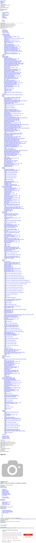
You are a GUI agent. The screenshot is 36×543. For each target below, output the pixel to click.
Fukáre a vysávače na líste (6, 356)
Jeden (17, 188)
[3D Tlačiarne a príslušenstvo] (9, 61)
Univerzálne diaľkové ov (14, 53)
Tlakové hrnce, (13, 236)
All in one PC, (6, 67)
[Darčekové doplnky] (7, 225)
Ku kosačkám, (6, 349)
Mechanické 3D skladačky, (8, 151)
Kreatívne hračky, (7, 202)
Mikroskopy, (12, 128)
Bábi (18, 115)
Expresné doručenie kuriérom (6, 510)
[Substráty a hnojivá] (7, 215)
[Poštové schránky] (7, 340)
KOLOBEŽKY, (6, 183)
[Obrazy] (5, 405)
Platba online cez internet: (6, 504)
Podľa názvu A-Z (7, 483)
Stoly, (10, 380)
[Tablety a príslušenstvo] (8, 64)
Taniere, (8, 154)
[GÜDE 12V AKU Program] (8, 271)
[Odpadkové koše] (7, 249)
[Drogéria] (6, 413)
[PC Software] (6, 85)
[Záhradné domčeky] (7, 341)
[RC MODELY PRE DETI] (8, 136)
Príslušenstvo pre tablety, (13, 65)
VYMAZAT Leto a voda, (16, 163)
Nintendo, (5, 75)
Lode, (14, 137)
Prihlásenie (2, 9)
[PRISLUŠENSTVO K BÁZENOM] (10, 100)
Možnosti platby (2, 499)
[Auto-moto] (6, 372)
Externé (16, 48)
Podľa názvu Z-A (12, 483)
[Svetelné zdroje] (7, 417)
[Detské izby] (6, 384)
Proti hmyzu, (13, 414)
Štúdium (15, 58)
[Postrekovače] (6, 336)
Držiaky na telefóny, (14, 373)
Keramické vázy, (11, 231)
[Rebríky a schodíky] (7, 343)
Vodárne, (14, 315)
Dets (17, 120)
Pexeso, (5, 144)
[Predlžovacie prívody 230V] (8, 418)
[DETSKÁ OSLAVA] (7, 153)
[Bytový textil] (6, 401)
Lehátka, (8, 380)
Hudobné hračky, (12, 202)
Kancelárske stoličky (14, 385)
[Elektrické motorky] (7, 174)
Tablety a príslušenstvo (15, 94)
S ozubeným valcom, (10, 351)
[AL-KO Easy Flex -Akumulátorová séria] (10, 280)
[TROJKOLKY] (7, 131)
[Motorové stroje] (7, 364)
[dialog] (18, 536)
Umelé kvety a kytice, (7, 217)
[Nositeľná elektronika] (7, 69)
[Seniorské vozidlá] (7, 177)
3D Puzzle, (10, 123)
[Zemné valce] (6, 300)
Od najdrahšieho (24, 483)
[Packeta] (2, 514)
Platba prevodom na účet (6, 503)
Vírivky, (10, 163)
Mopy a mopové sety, (9, 248)
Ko (17, 383)
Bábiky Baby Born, (7, 115)
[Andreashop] (2, 2)
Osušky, (11, 402)
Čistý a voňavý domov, (7, 414)
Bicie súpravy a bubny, (12, 142)
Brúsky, (11, 361)
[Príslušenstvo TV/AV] (7, 52)
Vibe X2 (3, 21)
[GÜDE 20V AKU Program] (8, 275)
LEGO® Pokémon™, (7, 113)
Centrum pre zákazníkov (6, 497)
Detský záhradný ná (15, 111)
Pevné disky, (11, 72)
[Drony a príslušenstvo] (8, 78)
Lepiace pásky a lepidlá (13, 366)
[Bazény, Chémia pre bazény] (8, 299)
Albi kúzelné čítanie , (10, 144)
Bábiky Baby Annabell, (13, 115)
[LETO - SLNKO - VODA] (8, 97)
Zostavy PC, (10, 67)
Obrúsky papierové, (7, 226)
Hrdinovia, (6, 127)
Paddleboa (16, 98)
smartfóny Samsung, (7, 60)
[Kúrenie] (5, 369)
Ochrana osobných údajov (6, 493)
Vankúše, (5, 402)
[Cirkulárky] (6, 302)
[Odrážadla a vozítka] (7, 184)
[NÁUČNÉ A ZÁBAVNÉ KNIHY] (9, 143)
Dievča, (5, 204)
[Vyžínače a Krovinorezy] (8, 263)
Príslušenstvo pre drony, (10, 161)
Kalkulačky (21, 94)
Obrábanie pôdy (14, 334)
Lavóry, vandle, (15, 241)
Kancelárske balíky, (13, 86)
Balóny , (13, 154)
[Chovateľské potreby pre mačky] (9, 208)
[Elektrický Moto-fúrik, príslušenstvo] (10, 309)
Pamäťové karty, (8, 48)
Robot (17, 262)
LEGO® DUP (18, 113)
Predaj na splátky (4, 502)
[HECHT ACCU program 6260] (9, 292)
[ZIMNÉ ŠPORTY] (7, 155)
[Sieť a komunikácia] (7, 83)
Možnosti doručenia (3, 507)
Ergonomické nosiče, (13, 200)
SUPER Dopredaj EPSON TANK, (9, 63)
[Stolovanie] (6, 234)
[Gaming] (5, 68)
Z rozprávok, (10, 127)
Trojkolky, (11, 185)
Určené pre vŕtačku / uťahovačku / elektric (10, 371)
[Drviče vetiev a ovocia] (8, 350)
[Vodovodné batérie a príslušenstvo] (9, 430)
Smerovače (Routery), (7, 84)
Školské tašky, (9, 152)
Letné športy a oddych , (7, 103)
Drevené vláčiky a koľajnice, (8, 140)
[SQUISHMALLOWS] (8, 145)
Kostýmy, (5, 135)
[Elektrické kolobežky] (7, 172)
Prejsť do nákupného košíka (4, 7)
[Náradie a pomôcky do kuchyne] (9, 239)
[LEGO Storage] (7, 148)
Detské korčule (15, 185)
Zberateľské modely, (7, 166)
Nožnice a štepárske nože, (8, 334)
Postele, (5, 385)
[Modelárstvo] (6, 165)
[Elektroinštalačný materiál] (8, 425)
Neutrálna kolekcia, (10, 204)
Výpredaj (3, 13)
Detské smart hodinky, (7, 70)
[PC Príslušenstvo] (7, 80)
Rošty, (8, 387)
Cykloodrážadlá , (6, 185)
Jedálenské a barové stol (13, 390)
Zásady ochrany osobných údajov (12, 536)
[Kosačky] (6, 261)
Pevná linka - (15, 36)
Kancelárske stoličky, (7, 395)
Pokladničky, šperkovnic (13, 224)
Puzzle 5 (17, 123)
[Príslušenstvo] (6, 348)
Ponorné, (11, 315)
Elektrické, (14, 262)
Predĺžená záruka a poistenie (6, 494)
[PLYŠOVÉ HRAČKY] (8, 129)
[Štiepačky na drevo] (7, 304)
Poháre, (11, 154)
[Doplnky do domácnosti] (8, 256)
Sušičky (3, 55)
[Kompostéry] (6, 312)
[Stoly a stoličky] (7, 389)
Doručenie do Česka (5, 512)
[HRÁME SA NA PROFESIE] (9, 133)
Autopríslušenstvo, (7, 366)
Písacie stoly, (9, 385)
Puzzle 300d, (14, 123)
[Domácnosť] (6, 158)
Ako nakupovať (4, 495)
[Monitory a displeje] (7, 81)
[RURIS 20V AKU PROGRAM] (9, 276)
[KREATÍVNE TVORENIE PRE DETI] (10, 124)
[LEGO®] (6, 112)
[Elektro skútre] (6, 179)
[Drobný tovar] (6, 365)
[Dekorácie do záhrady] (8, 326)
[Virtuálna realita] (7, 76)
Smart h (17, 70)
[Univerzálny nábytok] (7, 398)
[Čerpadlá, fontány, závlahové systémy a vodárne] (11, 314)
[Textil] (5, 203)
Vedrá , (5, 248)
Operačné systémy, (7, 86)
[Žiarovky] (6, 415)
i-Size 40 (16, 197)
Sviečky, (5, 229)
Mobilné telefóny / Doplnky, (8, 36)
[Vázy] (5, 230)
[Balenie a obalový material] (8, 254)
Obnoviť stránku (3, 522)
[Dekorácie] (6, 223)
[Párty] (5, 237)
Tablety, (5, 65)
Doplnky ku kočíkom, (7, 195)
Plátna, (9, 74)
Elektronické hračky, (7, 128)
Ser (17, 380)
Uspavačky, (6, 139)
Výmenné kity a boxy (16, 72)
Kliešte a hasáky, (9, 363)
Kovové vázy (16, 231)
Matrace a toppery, (11, 387)
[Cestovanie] (6, 199)
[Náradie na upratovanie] (8, 247)
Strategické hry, (6, 120)
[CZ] (2, 515)
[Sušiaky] (5, 244)
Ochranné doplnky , (7, 257)
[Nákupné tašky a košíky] (8, 251)
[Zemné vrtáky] (6, 319)
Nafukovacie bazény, (7, 99)
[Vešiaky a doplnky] (7, 396)
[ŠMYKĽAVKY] (7, 105)
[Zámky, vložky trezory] (8, 427)
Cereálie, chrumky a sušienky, (8, 190)
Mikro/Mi (17, 41)
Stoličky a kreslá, (14, 380)
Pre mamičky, (6, 192)
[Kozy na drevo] (6, 307)
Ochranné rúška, (6, 368)
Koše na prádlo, (6, 241)
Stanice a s (14, 77)
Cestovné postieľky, (7, 200)
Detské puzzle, (6, 123)
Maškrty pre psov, (13, 207)
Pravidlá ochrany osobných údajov (24, 518)
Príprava (17, 46)
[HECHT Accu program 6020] (9, 285)
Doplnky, (8, 135)
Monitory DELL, (17, 82)
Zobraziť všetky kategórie (4, 481)
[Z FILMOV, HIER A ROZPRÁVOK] (10, 117)
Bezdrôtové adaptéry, (14, 84)
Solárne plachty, (6, 101)
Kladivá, (5, 363)
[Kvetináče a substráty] (7, 213)
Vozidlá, (8, 163)
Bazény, (5, 98)
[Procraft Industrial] (7, 297)
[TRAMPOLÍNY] (7, 107)
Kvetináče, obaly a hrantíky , (8, 214)
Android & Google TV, (7, 38)
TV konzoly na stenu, (7, 53)
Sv (18, 154)
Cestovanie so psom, (7, 207)
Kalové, (17, 315)
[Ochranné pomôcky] (7, 367)
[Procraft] (5, 295)
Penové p (16, 202)
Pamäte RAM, (6, 72)
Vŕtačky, (13, 361)
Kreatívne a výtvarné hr (13, 125)
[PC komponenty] (7, 71)
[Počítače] (6, 66)
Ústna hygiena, (6, 159)
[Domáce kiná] (6, 42)
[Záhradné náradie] (7, 333)
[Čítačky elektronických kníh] (8, 92)
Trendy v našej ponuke (5, 14)
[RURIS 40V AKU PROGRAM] (9, 278)
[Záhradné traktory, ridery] (8, 328)
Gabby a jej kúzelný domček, (8, 118)
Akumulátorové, (6, 262)
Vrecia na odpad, (6, 250)
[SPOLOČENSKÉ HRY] (8, 119)
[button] (12, 541)
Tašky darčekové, (13, 226)
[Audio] (5, 40)
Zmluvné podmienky (5, 519)
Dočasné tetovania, (7, 125)
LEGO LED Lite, (11, 149)
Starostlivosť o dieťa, (7, 164)
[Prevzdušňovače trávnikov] (8, 268)
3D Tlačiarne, (6, 62)
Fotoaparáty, (6, 50)
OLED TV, (13, 38)
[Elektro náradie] (7, 360)
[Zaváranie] (6, 242)
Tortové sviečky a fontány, (8, 238)
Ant (16, 86)
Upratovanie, (6, 193)
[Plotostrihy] (6, 264)
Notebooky (4, 94)
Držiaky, (11, 74)
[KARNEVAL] (6, 134)
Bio (16, 190)
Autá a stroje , (6, 137)
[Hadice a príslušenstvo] (8, 338)
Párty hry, (14, 120)
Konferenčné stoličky (14, 395)
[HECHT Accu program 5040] (9, 287)
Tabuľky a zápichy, (7, 224)
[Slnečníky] (6, 408)
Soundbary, (13, 41)
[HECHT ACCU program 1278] (9, 288)
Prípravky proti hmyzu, (11, 193)
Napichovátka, (14, 238)
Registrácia (2, 1)
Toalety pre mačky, (7, 209)
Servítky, (5, 154)
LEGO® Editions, (13, 113)
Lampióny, (16, 154)
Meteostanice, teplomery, (8, 46)
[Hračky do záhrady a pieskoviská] (9, 352)
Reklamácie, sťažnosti (5, 491)
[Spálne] (5, 386)
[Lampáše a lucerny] (7, 222)
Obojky (17, 207)
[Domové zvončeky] (7, 422)
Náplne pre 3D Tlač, (11, 62)
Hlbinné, (9, 315)
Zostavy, (5, 380)
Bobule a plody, (15, 217)
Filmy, (5, 48)
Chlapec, (14, 204)
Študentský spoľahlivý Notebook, (9, 58)
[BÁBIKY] (6, 114)
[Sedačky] (6, 391)
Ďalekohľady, (13, 50)
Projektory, (6, 74)
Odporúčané (2, 483)
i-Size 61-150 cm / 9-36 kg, (11, 197)
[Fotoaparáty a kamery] (7, 49)
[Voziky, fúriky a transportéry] (9, 329)
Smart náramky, (13, 70)
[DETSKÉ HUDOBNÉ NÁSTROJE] (10, 141)
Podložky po (15, 214)
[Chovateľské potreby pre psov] (9, 206)
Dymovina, (6, 370)
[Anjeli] (5, 218)
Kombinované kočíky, (14, 195)
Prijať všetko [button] (28, 534)
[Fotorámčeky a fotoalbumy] (8, 220)
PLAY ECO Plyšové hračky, (8, 130)
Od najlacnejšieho (18, 483)
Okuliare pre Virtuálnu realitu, (8, 77)
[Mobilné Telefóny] (7, 59)
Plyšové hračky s (15, 130)
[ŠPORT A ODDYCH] (8, 102)
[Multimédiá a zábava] (7, 47)
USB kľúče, (13, 48)
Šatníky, (15, 387)
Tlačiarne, (16, 63)
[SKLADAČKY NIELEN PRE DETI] (10, 150)
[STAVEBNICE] (7, 121)
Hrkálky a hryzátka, (11, 139)
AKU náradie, (8, 361)
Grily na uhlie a (14, 318)
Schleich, (13, 127)
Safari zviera (16, 127)
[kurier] (2, 516)
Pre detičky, (10, 192)
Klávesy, (7, 142)
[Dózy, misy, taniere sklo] (8, 232)
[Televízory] (6, 37)
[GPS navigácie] (6, 88)
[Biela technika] (6, 44)
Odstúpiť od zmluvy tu (5, 492)
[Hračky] (5, 157)
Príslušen (16, 62)
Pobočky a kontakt (3, 0)
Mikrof (17, 142)
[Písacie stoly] (6, 393)
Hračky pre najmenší (14, 164)
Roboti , (9, 137)
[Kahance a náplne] (7, 227)
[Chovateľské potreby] (7, 316)
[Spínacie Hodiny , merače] (8, 420)
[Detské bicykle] (6, 169)
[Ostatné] (5, 353)
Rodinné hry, (11, 120)
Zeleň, (12, 217)
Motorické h (16, 139)
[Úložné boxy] (6, 432)
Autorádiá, (9, 373)
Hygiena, (5, 188)
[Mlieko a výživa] (7, 189)
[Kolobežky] (6, 182)
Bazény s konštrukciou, (14, 99)
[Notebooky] (6, 57)
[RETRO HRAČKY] (7, 146)
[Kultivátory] (6, 266)
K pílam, (10, 349)
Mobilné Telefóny (9, 94)
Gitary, (5, 142)
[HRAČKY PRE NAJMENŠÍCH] (9, 138)
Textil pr (16, 204)
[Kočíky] (5, 194)
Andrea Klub (4, 489)
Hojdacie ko (15, 140)
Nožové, (5, 351)
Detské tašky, (13, 152)
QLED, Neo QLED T (18, 38)
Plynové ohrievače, (13, 370)
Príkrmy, (14, 190)
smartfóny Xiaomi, (16, 60)
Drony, (5, 79)
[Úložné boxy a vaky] (7, 403)
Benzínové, (11, 262)
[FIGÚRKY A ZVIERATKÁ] (9, 126)
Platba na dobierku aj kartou (6, 501)
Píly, (5, 361)
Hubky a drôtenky (16, 248)
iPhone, (11, 60)
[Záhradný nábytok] (7, 379)
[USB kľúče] (6, 90)
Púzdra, (8, 65)
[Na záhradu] (6, 162)
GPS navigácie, (6, 89)
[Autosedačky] (6, 196)
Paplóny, (16, 402)
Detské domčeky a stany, (8, 111)
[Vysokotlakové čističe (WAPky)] (9, 331)
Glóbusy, (5, 152)
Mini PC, (13, 67)
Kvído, (14, 144)
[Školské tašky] (6, 210)
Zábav (16, 144)
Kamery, (9, 50)
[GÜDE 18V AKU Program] (8, 273)
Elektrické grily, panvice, (8, 318)
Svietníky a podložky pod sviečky (12, 229)
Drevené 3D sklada (15, 151)
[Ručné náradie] (6, 362)
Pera (16, 152)
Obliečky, (8, 402)
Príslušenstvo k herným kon (15, 75)
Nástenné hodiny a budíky (14, 257)
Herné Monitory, (6, 82)
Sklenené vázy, (6, 231)
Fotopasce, (16, 50)
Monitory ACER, (12, 82)
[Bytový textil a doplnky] (8, 429)
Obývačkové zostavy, (7, 383)
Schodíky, (15, 101)
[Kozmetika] (6, 191)
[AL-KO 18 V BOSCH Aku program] (10, 283)
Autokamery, (6, 373)
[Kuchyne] (6, 381)
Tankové (19, 63)
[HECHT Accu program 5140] (9, 290)
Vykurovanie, (14, 46)
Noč (17, 387)
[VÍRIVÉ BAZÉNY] (7, 109)
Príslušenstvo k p (15, 74)
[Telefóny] (6, 35)
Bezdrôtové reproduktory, (8, 41)
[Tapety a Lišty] (6, 406)
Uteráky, (14, 402)
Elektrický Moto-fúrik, (7, 310)
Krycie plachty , (11, 101)
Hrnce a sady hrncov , (7, 236)
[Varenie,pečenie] (7, 235)
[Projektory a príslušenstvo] (8, 73)
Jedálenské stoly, (6, 390)
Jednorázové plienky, (13, 188)
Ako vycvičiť (15, 118)
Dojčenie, (8, 188)
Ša (17, 200)
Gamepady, (9, 75)
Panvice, (16, 236)
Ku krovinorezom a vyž (15, 349)
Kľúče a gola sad (14, 363)
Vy (17, 101)
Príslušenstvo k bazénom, (10, 98)
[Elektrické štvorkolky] (7, 170)
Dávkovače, (11, 241)
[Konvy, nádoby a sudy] (8, 345)
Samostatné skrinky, (14, 383)
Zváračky (16, 361)
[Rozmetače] (6, 321)
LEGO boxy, (6, 149)
